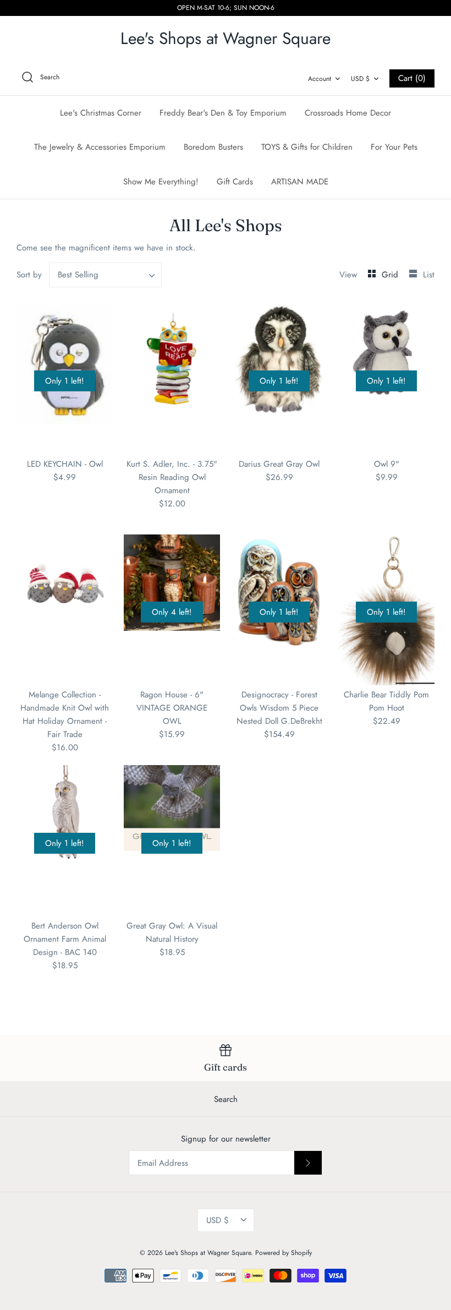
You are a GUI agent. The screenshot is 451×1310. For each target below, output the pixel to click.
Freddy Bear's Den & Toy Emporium (223, 113)
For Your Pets (394, 147)
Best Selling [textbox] (78, 275)
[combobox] (105, 275)
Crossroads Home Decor (348, 113)
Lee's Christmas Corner (100, 113)
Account (319, 79)
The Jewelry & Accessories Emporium (100, 147)
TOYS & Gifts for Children (307, 147)
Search (226, 1099)
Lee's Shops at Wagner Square (208, 1253)
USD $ (360, 79)
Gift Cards (235, 182)
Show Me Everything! (161, 182)
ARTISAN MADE (299, 182)
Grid (391, 275)
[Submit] (308, 1162)
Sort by (29, 275)
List (429, 275)
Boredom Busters (213, 147)
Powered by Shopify (283, 1253)
